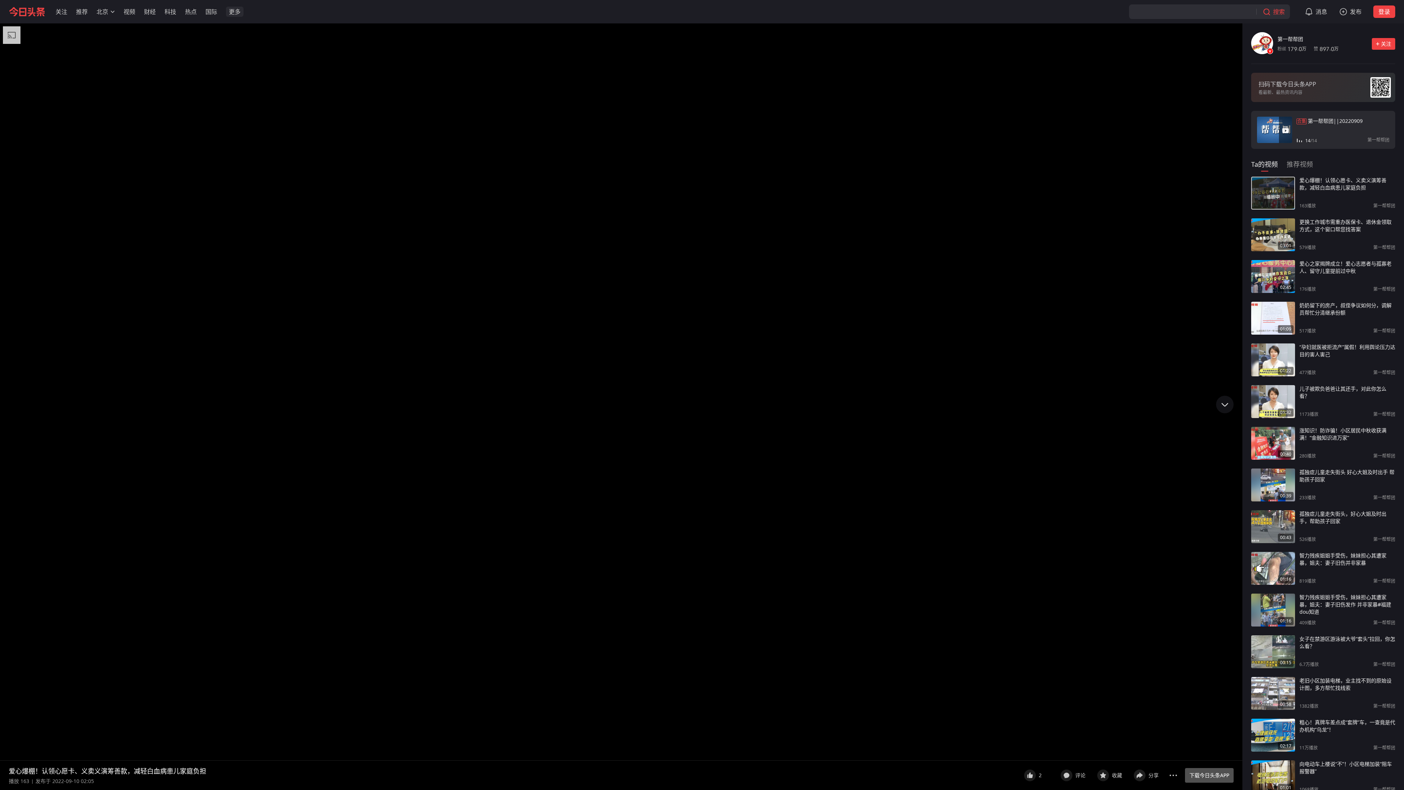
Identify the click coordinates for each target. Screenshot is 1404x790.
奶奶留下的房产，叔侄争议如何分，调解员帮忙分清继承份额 (1345, 309)
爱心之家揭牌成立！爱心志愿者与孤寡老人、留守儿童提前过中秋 (1345, 267)
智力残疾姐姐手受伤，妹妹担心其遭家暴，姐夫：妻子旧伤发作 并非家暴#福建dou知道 (1345, 604)
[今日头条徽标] (27, 12)
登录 (1384, 12)
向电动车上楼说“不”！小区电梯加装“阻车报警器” (1345, 767)
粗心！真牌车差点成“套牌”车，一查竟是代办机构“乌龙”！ (1347, 726)
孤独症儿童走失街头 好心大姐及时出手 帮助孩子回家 (1346, 476)
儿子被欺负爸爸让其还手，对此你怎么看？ (1342, 392)
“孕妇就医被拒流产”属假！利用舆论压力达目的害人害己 (1347, 350)
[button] (61, 12)
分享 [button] (1153, 775)
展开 (1008, 771)
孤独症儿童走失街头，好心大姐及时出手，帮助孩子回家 (1342, 517)
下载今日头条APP (1209, 775)
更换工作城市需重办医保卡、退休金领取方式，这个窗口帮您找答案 (1345, 225)
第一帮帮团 (1290, 38)
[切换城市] (112, 12)
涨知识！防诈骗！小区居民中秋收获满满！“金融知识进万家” (1342, 434)
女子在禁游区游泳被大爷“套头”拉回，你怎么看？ (1347, 642)
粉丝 (1291, 49)
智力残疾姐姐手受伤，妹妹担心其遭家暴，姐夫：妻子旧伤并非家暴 (1342, 559)
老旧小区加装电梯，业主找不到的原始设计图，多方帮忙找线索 (1345, 684)
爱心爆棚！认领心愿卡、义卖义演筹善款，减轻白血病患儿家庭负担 (1342, 184)
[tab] (1264, 164)
